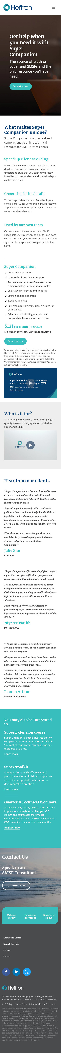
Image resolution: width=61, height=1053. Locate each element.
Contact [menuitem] (7, 950)
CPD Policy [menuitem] (7, 1004)
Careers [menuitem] (7, 956)
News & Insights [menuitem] (11, 944)
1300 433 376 (18, 885)
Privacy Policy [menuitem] (20, 1004)
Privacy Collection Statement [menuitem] (42, 1004)
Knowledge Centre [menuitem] (12, 937)
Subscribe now (20, 86)
